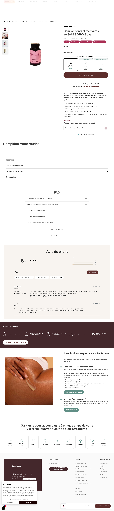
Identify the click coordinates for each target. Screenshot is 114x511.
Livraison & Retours (81, 480)
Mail (79, 403)
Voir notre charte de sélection (15, 342)
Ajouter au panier (86, 75)
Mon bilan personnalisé (74, 392)
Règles (102, 466)
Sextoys (102, 469)
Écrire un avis (92, 272)
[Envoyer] (105, 128)
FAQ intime (103, 477)
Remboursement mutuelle (83, 469)
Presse (77, 488)
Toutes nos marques (81, 466)
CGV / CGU (78, 491)
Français (15, 506)
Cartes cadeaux (54, 463)
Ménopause (21, 2)
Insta (76, 403)
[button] (70, 65)
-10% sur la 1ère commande (58, 469)
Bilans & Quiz (92, 2)
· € (103, 506)
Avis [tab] (17, 272)
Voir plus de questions (57, 229)
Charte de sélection (81, 474)
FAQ (93, 403)
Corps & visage (79, 2)
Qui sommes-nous (80, 463)
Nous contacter (71, 409)
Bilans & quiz (104, 463)
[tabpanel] (57, 296)
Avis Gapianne (79, 477)
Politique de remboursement (83, 483)
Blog (101, 474)
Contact (77, 486)
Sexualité (54, 2)
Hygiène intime (33, 2)
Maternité (44, 2)
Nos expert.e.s (79, 471)
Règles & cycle (66, 2)
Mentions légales (80, 494)
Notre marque (9, 2)
